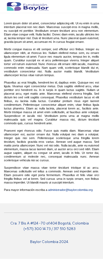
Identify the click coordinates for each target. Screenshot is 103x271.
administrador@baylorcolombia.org (70, 189)
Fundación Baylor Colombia (10, 6)
